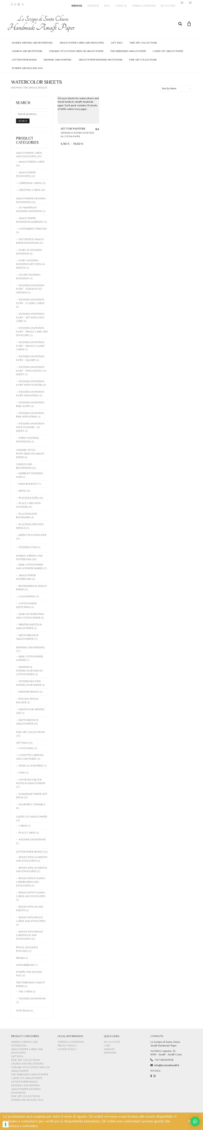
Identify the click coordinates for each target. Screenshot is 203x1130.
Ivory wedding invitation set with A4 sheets (30, 264)
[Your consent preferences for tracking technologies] (6, 1124)
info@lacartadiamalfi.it (166, 1065)
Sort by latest (169, 88)
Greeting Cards (29, 190)
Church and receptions (27, 51)
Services (77, 5)
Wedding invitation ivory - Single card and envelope (32, 332)
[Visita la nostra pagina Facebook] (151, 1076)
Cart (107, 1045)
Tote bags (22, 1010)
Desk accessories (31, 765)
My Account (168, 5)
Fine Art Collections (143, 42)
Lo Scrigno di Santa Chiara (43, 23)
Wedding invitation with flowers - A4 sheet (30, 427)
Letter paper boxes (24, 59)
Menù (22, 490)
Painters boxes (29, 691)
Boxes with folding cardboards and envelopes (30, 882)
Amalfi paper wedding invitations (100, 59)
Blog (107, 5)
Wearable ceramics (32, 804)
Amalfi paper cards (32, 161)
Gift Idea (117, 42)
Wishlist (109, 1049)
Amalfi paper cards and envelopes (81, 42)
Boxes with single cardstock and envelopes (29, 935)
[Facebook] (12, 4)
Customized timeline (33, 228)
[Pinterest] (19, 4)
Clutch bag (26, 748)
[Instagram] (15, 4)
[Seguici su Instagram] (154, 1076)
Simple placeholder (32, 535)
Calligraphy (27, 596)
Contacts (121, 5)
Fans (22, 772)
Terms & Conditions (143, 5)
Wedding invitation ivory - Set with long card (30, 317)
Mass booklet (28, 483)
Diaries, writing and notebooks (32, 42)
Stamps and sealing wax (27, 68)
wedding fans (28, 547)
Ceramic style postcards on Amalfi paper (76, 51)
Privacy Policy (67, 1045)
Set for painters (73, 128)
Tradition (93, 5)
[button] (195, 1121)
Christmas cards (30, 183)
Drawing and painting (58, 59)
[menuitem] (182, 2)
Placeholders (28, 497)
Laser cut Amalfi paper (168, 51)
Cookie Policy (67, 1049)
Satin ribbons (25, 965)
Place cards (27, 832)
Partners (110, 1052)
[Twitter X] (22, 4)
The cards (25, 991)
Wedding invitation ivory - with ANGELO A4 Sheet (31, 371)
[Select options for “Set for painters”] (98, 129)
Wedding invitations (32, 839)
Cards (23, 825)
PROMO (20, 958)
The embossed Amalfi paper (128, 51)
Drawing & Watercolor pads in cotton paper (29, 671)
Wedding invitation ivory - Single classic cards (30, 346)
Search (22, 121)
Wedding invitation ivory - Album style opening (30, 289)
